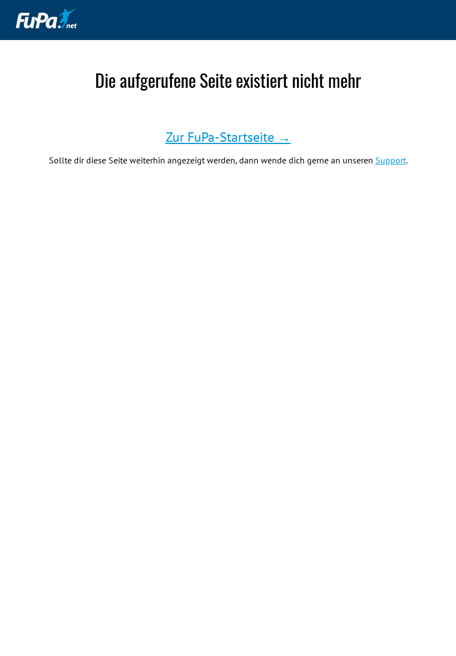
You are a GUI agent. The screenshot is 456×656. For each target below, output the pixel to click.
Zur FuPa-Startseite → (228, 137)
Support (390, 160)
